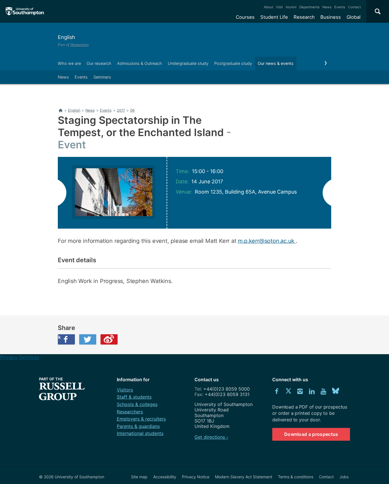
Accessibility (164, 476)
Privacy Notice (195, 476)
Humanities (79, 44)
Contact (354, 7)
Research (304, 17)
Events (339, 7)
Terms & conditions (295, 476)
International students (140, 433)
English (66, 37)
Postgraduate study (233, 63)
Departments (309, 7)
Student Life (274, 17)
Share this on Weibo (109, 339)
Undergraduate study (188, 63)
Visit (279, 7)
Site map (139, 476)
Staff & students (134, 397)
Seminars (102, 77)
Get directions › (211, 437)
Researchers (130, 412)
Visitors (125, 390)
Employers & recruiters (141, 419)
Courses (245, 17)
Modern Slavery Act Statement (243, 476)
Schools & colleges (137, 404)
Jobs (344, 476)
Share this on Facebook (59, 337)
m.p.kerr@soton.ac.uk (267, 240)
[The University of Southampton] (25, 11)
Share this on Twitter (87, 339)
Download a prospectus (311, 434)
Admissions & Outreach (139, 63)
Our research (99, 63)
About (268, 7)
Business (330, 17)
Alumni (291, 7)
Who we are (69, 63)
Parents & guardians (138, 426)
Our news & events (276, 63)
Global (354, 17)
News (326, 7)
